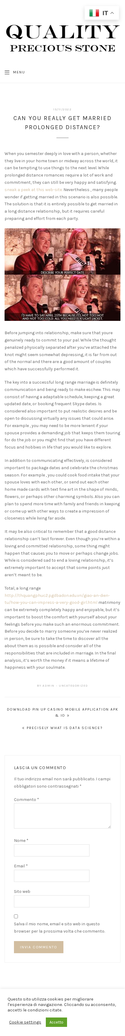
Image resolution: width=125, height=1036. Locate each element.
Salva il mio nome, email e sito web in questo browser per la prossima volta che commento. (59, 927)
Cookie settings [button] (25, 1022)
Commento (26, 799)
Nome (21, 840)
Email (21, 866)
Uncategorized (73, 686)
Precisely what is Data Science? (65, 728)
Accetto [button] (56, 1022)
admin (48, 686)
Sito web (22, 891)
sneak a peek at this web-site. (33, 189)
